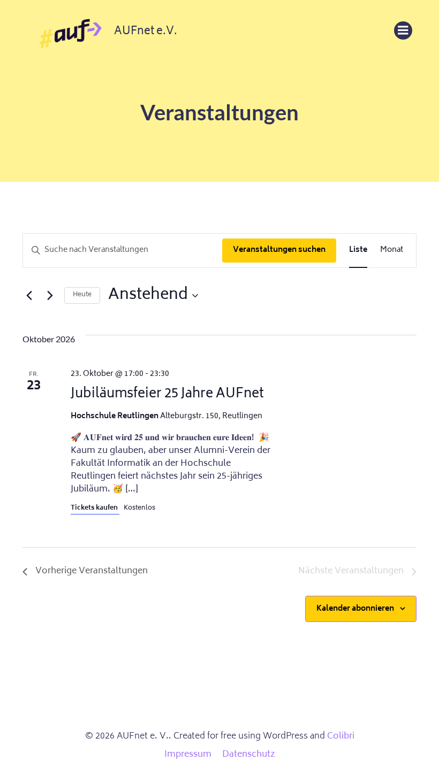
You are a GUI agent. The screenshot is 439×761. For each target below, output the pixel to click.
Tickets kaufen (95, 508)
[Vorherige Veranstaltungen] (28, 295)
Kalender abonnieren (355, 609)
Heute (82, 295)
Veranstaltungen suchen (279, 250)
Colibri (340, 736)
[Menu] (403, 30)
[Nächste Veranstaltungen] (49, 295)
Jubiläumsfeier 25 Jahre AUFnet (167, 394)
